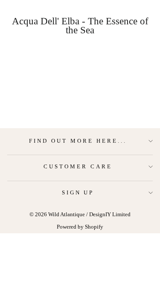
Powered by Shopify (80, 227)
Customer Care (78, 166)
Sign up (78, 192)
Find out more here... (77, 141)
